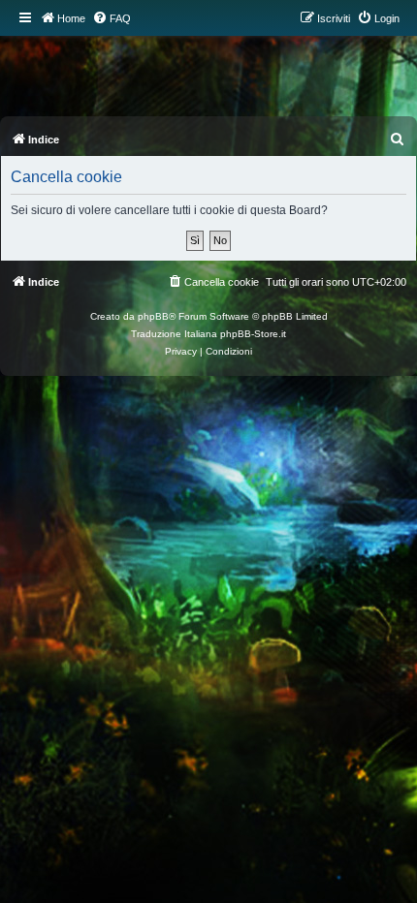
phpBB (153, 316)
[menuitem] (111, 18)
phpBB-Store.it (253, 333)
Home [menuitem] (71, 18)
